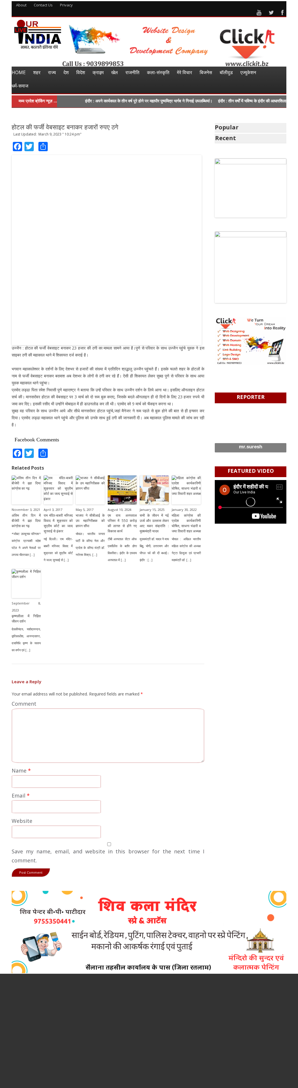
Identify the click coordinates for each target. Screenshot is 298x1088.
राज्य (52, 72)
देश (66, 72)
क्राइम (98, 72)
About (21, 5)
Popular (227, 127)
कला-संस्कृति (158, 72)
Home (19, 72)
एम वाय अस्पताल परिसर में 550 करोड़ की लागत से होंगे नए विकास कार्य (122, 523)
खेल (114, 72)
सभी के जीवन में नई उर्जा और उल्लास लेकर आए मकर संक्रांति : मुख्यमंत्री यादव (154, 523)
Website (22, 820)
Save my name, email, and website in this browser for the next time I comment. (108, 856)
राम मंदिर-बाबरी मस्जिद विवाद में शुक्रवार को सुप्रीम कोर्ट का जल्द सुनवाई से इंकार (58, 523)
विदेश (80, 72)
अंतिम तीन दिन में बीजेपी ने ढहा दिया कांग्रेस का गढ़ (26, 520)
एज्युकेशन (248, 72)
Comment (24, 703)
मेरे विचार (184, 72)
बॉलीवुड (226, 72)
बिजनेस (206, 72)
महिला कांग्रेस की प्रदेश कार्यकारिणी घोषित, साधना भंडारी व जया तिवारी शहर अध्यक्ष (186, 523)
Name (21, 770)
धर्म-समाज (20, 86)
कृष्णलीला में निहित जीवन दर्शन (26, 618)
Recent (225, 138)
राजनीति (132, 72)
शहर (36, 72)
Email (21, 795)
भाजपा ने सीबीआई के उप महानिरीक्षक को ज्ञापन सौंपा (90, 520)
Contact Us (43, 5)
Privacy (66, 5)
